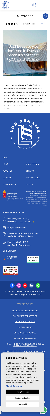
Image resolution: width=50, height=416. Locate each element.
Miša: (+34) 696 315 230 (17, 218)
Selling (30, 171)
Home (5, 164)
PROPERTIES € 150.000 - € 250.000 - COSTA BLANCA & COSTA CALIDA (25, 352)
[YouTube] (25, 285)
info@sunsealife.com (16, 227)
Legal (26, 291)
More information (14, 386)
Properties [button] (32, 164)
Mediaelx (37, 294)
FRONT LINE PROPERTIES (25, 338)
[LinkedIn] (31, 285)
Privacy (33, 291)
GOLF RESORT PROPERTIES (25, 316)
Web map (14, 294)
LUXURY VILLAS (25, 327)
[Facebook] (12, 285)
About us (7, 171)
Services (7, 178)
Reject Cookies (22, 404)
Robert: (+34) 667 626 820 (19, 221)
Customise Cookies (22, 398)
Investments (9, 184)
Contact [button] (30, 184)
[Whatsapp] (38, 285)
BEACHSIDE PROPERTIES (25, 333)
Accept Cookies (23, 392)
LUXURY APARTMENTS (25, 322)
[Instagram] (18, 285)
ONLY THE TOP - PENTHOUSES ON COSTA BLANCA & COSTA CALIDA (25, 345)
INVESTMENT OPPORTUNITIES (25, 310)
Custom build (33, 178)
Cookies (41, 291)
